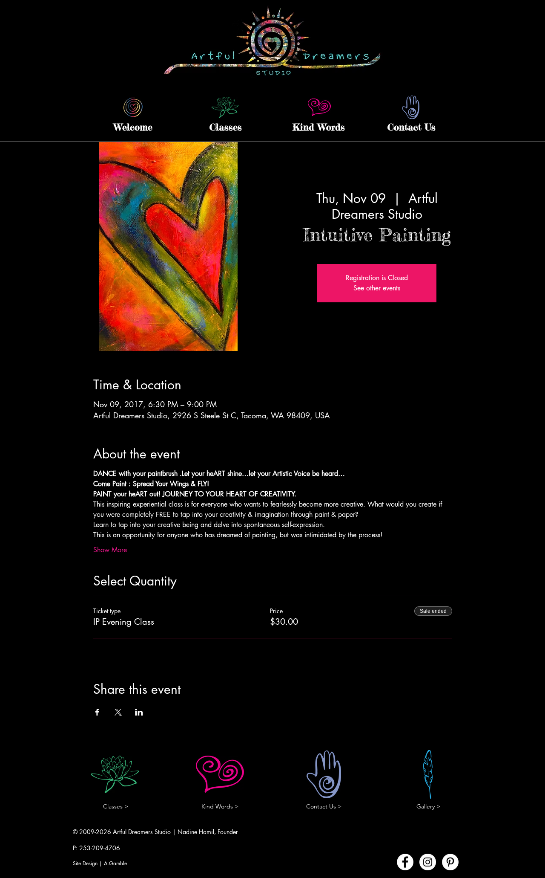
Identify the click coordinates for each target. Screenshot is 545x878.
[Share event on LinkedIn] (139, 712)
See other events (376, 288)
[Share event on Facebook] (97, 712)
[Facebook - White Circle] (405, 862)
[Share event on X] (118, 712)
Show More (110, 549)
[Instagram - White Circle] (427, 862)
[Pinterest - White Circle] (450, 862)
